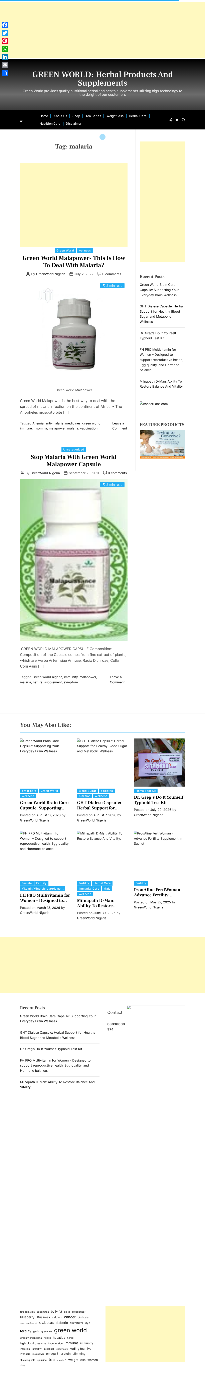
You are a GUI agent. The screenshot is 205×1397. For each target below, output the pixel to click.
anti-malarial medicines (62, 423)
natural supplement (47, 682)
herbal (70, 1337)
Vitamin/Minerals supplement (42, 888)
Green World (65, 250)
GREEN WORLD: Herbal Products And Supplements (102, 78)
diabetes (106, 790)
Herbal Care (138, 116)
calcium (57, 1317)
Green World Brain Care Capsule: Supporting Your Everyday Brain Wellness (159, 290)
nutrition (84, 796)
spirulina (42, 1360)
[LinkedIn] (5, 57)
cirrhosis (83, 1317)
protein (65, 1354)
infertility (37, 1348)
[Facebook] (5, 25)
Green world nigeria (47, 677)
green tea (46, 1331)
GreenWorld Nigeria (50, 274)
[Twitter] (5, 33)
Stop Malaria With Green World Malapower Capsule (74, 460)
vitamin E (61, 1360)
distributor (76, 1322)
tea (52, 1359)
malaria (72, 428)
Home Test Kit (146, 790)
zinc (22, 1365)
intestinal (49, 1348)
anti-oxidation (27, 1312)
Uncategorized (73, 449)
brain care (29, 790)
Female (27, 883)
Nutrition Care (50, 123)
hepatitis (59, 1337)
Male (107, 888)
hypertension (55, 1343)
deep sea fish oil (28, 1323)
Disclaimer (73, 123)
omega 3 (52, 1354)
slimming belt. (27, 1360)
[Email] (5, 65)
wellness (84, 250)
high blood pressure (33, 1343)
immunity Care (89, 888)
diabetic (62, 1323)
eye (87, 1322)
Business (43, 1317)
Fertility (41, 883)
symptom (71, 682)
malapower (57, 428)
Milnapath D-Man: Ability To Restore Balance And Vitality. (98, 906)
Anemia (38, 423)
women (92, 1360)
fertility (25, 1331)
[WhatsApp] (5, 49)
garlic (36, 1331)
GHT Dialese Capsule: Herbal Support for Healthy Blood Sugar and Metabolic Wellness (102, 810)
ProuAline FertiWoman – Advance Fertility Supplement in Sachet (158, 895)
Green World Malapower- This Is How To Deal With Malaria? (73, 261)
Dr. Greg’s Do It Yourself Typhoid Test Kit (158, 799)
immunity (71, 677)
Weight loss (115, 116)
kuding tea (77, 1349)
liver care (25, 1353)
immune (26, 428)
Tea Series (93, 116)
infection (25, 1348)
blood (67, 1312)
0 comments (111, 274)
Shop (76, 116)
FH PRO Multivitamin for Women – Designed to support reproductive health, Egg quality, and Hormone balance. (161, 359)
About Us (60, 116)
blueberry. (27, 1317)
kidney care (62, 1349)
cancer (70, 1317)
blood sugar (78, 1311)
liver (89, 1349)
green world (91, 423)
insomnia (40, 428)
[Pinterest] (5, 41)
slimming (79, 1354)
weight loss (76, 1360)
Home (44, 116)
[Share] (5, 73)
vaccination (88, 428)
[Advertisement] (102, 30)
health (47, 1337)
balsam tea (43, 1311)
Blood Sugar (87, 790)
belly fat (56, 1311)
